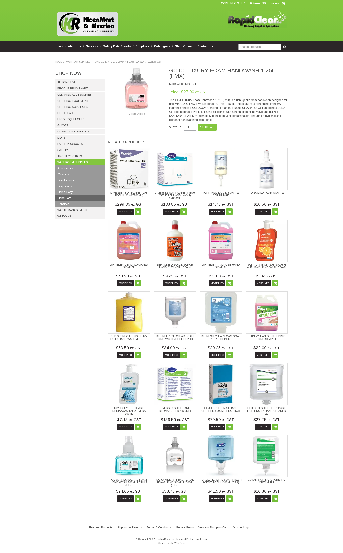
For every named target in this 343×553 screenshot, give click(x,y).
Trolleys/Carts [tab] (69, 156)
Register (237, 3)
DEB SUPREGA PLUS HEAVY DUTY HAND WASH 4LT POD (129, 338)
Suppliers (142, 46)
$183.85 (175, 204)
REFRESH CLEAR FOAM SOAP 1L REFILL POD (221, 338)
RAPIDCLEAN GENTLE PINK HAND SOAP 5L (267, 338)
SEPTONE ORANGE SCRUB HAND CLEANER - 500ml (175, 266)
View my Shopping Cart (213, 527)
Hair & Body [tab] (65, 192)
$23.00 (221, 276)
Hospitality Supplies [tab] (73, 131)
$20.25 (221, 347)
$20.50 (266, 204)
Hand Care (100, 62)
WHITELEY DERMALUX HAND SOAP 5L (129, 266)
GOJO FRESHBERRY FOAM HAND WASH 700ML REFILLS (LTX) (129, 482)
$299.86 (129, 204)
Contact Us (205, 46)
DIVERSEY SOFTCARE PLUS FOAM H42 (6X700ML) (129, 194)
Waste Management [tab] (72, 210)
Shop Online (184, 46)
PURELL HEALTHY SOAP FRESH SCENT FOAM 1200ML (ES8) (221, 481)
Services (92, 46)
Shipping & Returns (129, 527)
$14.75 (221, 204)
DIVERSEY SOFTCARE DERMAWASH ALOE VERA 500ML (129, 410)
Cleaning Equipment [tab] (73, 100)
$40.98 (129, 276)
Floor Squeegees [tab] (71, 119)
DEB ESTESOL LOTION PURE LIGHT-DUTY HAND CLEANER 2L (266, 410)
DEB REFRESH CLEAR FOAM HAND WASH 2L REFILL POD (175, 338)
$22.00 (266, 347)
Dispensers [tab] (65, 186)
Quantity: (175, 126)
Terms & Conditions (159, 527)
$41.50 (221, 491)
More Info (125, 211)
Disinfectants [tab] (66, 180)
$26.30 (266, 491)
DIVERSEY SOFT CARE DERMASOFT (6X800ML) (175, 409)
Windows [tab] (64, 216)
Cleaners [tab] (63, 174)
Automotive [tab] (66, 82)
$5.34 (266, 276)
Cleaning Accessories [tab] (74, 94)
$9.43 (175, 276)
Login (224, 3)
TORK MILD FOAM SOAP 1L (266, 192)
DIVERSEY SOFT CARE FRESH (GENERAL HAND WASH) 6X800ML (175, 195)
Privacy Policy (185, 527)
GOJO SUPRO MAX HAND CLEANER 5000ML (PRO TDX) (220, 409)
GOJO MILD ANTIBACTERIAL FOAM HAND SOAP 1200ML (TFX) (175, 482)
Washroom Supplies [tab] (72, 162)
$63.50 (129, 347)
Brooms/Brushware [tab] (72, 88)
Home (59, 46)
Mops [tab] (61, 137)
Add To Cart (138, 211)
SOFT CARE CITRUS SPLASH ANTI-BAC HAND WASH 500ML (266, 266)
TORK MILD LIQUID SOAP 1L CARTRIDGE (220, 194)
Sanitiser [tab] (63, 204)
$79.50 (221, 419)
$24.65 (129, 491)
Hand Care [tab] (64, 198)
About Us (74, 46)
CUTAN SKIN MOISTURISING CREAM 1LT (267, 481)
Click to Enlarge (136, 114)
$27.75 (266, 419)
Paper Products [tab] (70, 143)
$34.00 (175, 347)
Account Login (241, 527)
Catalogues (162, 46)
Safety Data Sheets (117, 46)
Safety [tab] (62, 150)
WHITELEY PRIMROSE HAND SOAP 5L (221, 266)
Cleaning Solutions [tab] (72, 106)
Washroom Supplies (78, 62)
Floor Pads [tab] (66, 113)
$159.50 (175, 419)
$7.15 (129, 419)
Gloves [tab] (62, 125)
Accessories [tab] (65, 168)
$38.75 (175, 491)
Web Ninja (179, 543)
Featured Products (101, 527)
